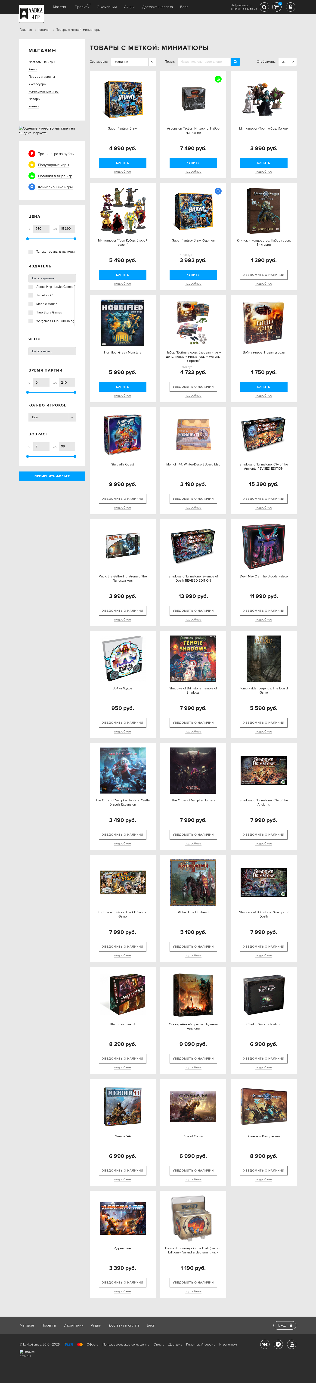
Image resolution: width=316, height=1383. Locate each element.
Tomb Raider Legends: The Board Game (264, 690)
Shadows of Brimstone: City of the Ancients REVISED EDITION (264, 466)
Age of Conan (193, 1136)
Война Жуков (123, 688)
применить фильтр (52, 476)
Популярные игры (53, 165)
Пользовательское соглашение (125, 1344)
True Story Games (49, 312)
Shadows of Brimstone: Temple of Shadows (193, 690)
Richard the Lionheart (193, 912)
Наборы (34, 99)
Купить (122, 163)
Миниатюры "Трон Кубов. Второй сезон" (122, 243)
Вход (282, 1325)
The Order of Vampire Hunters (193, 800)
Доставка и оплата (157, 7)
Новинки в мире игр (55, 176)
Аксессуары (37, 84)
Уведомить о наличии (263, 275)
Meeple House (46, 304)
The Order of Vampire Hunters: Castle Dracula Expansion (123, 802)
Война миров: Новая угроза (264, 352)
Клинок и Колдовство (264, 1136)
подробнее (122, 172)
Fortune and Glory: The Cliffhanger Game (123, 914)
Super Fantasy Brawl (122, 128)
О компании (107, 7)
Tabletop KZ (44, 295)
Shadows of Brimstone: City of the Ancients (264, 802)
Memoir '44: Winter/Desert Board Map (193, 464)
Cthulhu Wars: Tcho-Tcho (263, 1024)
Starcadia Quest (122, 464)
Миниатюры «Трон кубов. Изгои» (263, 128)
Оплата (159, 1344)
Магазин (60, 7)
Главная (26, 30)
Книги (32, 69)
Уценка (33, 106)
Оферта (92, 1344)
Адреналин (122, 1248)
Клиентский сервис (200, 1344)
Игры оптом (228, 1344)
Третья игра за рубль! (56, 154)
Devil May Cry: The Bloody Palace (264, 576)
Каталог (44, 30)
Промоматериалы (41, 77)
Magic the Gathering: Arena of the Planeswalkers (123, 578)
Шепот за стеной (122, 1024)
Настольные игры (41, 62)
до (55, 229)
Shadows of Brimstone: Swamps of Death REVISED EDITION (193, 578)
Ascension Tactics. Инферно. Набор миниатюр (193, 131)
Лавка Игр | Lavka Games (54, 287)
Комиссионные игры (43, 91)
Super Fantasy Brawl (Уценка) (193, 240)
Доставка (175, 1344)
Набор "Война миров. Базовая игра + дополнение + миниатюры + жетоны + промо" (193, 356)
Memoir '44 (123, 1136)
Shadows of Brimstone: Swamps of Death (263, 914)
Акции (129, 7)
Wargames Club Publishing (55, 321)
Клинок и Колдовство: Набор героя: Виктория (264, 243)
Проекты (82, 7)
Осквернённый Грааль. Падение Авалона (193, 1026)
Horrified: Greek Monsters (122, 352)
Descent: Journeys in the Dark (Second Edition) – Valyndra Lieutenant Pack (193, 1250)
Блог (184, 7)
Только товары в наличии (55, 252)
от (30, 229)
